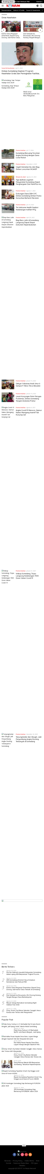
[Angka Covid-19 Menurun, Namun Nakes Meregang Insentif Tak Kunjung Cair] (8, 486)
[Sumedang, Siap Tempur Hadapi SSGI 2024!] (11, 81)
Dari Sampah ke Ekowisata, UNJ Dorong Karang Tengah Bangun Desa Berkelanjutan (31, 36)
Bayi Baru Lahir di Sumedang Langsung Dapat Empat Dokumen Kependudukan (27, 222)
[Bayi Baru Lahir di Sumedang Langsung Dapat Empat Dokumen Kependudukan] (8, 296)
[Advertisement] (22, 124)
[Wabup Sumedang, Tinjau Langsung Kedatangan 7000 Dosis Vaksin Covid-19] (8, 650)
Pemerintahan (21, 150)
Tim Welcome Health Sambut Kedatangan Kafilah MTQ (27, 208)
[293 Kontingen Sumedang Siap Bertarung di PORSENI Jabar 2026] (22, 1084)
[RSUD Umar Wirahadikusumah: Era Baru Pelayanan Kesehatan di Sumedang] (33, 84)
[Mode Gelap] (37, 5)
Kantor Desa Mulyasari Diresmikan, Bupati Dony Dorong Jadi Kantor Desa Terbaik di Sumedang (11, 36)
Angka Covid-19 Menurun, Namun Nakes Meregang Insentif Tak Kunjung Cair (29, 412)
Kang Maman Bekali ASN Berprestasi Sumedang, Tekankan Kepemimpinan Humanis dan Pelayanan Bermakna (27, 1063)
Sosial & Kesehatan (8, 68)
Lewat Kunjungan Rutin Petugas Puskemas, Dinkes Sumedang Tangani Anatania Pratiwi (28, 398)
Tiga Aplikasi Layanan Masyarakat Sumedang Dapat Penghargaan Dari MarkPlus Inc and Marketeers (28, 183)
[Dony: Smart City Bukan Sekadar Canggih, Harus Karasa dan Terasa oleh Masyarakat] (22, 1050)
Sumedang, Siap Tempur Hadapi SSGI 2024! (10, 87)
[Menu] (3, 5)
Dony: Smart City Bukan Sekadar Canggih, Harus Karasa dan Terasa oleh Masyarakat (23, 1011)
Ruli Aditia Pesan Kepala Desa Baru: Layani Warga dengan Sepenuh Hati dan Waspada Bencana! (26, 1043)
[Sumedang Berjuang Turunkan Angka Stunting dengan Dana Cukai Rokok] (8, 154)
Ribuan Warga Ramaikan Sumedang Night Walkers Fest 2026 (21, 1004)
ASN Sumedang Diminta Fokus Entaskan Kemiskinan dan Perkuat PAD (20, 981)
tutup (24, 1145)
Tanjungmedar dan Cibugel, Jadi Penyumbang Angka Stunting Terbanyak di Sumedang (28, 739)
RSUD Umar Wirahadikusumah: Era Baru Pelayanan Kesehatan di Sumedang (32, 94)
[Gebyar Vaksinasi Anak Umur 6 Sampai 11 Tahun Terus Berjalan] (8, 384)
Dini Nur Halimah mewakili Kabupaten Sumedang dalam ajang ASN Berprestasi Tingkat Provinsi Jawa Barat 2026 (23, 973)
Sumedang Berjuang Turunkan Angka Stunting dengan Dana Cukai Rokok (28, 155)
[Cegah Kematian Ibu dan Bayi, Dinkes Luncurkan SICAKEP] (8, 168)
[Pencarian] (41, 5)
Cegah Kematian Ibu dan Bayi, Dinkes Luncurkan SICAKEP (28, 168)
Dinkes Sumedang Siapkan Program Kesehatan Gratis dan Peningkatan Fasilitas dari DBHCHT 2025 (20, 73)
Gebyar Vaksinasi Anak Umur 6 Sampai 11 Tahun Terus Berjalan (28, 385)
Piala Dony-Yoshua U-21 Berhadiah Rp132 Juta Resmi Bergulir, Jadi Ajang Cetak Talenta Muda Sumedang (27, 1031)
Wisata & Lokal (21, 177)
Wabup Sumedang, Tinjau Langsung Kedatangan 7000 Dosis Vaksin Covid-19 (27, 576)
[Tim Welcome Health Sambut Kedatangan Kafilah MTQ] (8, 208)
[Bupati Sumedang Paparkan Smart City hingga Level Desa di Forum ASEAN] (22, 1072)
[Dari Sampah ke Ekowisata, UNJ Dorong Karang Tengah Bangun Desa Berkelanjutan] (32, 26)
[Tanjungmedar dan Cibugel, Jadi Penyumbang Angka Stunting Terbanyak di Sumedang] (8, 813)
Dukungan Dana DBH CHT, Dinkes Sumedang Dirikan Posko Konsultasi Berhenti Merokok (28, 196)
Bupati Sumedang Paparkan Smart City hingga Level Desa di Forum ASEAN (28, 1078)
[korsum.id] (13, 5)
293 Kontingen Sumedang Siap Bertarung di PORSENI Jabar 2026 (26, 1090)
